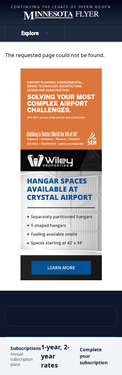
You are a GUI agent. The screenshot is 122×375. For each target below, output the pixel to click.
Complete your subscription (94, 356)
